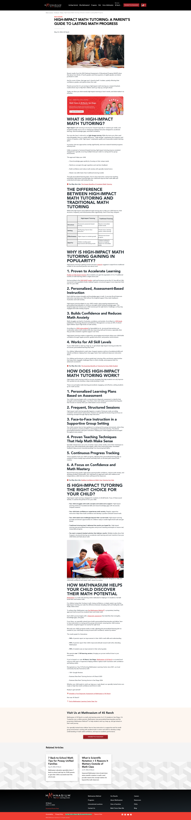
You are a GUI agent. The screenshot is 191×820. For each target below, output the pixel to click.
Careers (136, 796)
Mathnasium (70, 597)
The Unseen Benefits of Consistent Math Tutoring (96, 184)
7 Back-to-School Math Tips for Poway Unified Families (60, 761)
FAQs (136, 804)
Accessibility (49, 814)
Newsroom (137, 800)
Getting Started (73, 5)
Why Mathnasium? (84, 5)
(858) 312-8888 (50, 805)
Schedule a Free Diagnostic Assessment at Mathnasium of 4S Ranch (90, 693)
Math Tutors (117, 808)
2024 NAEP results (86, 280)
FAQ (99, 5)
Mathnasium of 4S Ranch (104, 659)
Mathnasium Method (94, 796)
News (61, 12)
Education (58, 17)
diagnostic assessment (95, 616)
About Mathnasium (116, 800)
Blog (135, 808)
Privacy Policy (59, 814)
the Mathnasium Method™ (96, 610)
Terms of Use (98, 814)
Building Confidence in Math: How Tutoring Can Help (97, 480)
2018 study (118, 321)
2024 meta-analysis (82, 328)
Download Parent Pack (52, 808)
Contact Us (91, 808)
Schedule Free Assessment (131, 5)
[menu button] (143, 5)
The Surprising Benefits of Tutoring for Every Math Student (99, 366)
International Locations (95, 804)
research (99, 264)
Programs (94, 5)
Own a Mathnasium (107, 5)
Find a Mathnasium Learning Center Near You (83, 701)
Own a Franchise (115, 804)
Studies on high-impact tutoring (76, 275)
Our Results (114, 796)
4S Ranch (56, 12)
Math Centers (49, 12)
